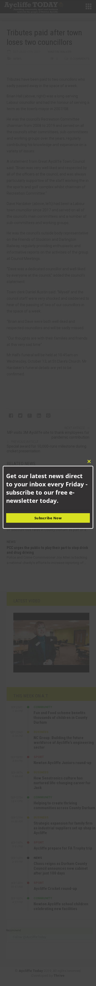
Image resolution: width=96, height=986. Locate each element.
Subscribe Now (48, 518)
